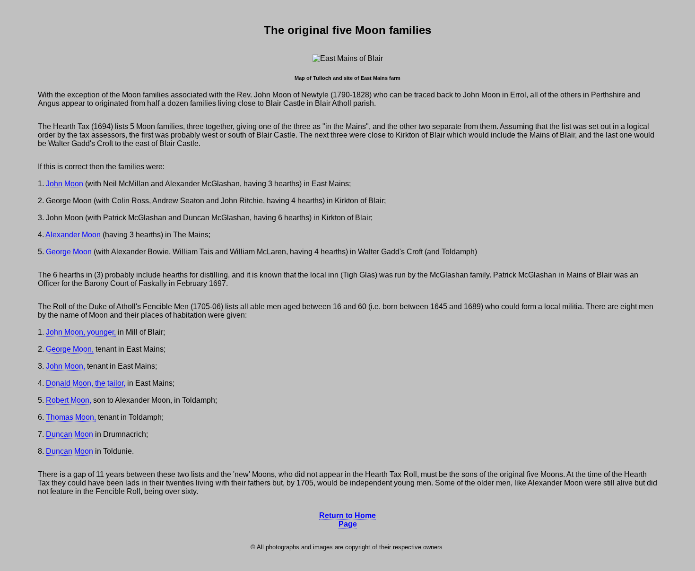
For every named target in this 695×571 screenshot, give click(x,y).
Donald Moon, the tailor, (85, 383)
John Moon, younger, (81, 332)
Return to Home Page (347, 519)
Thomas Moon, (71, 417)
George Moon (69, 252)
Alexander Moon (73, 235)
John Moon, (65, 366)
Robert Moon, (68, 400)
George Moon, (70, 349)
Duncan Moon (69, 434)
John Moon (64, 184)
